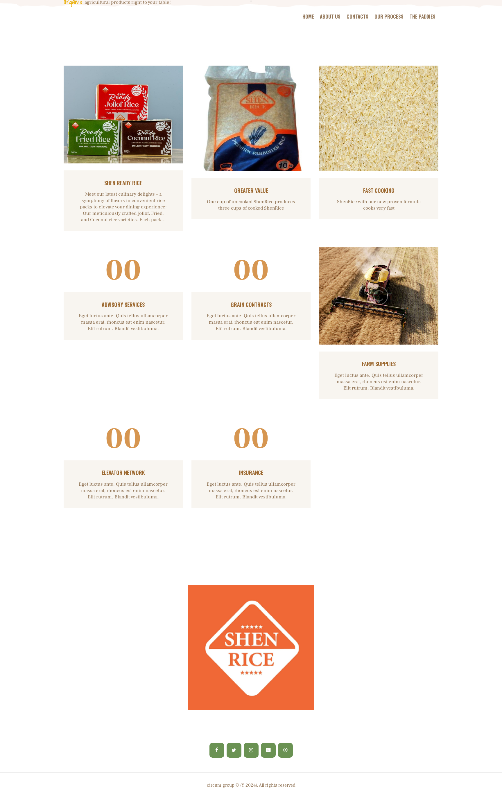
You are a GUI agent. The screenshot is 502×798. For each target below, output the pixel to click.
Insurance (251, 472)
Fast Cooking (379, 190)
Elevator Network (123, 472)
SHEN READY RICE (123, 183)
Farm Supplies (379, 364)
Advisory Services (123, 304)
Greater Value (251, 190)
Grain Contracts (251, 304)
